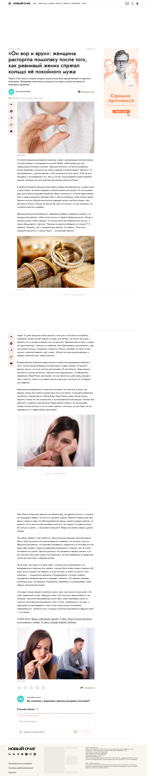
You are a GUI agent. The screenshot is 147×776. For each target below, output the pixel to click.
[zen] (22, 754)
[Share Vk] (11, 104)
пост (79, 163)
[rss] (9, 754)
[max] (35, 754)
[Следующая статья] (73, 739)
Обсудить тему (88, 91)
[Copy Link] (11, 124)
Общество (11, 49)
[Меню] (9, 3)
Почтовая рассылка (127, 3)
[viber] (30, 754)
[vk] (14, 754)
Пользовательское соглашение (20, 763)
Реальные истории (26, 98)
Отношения (15, 98)
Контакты (12, 772)
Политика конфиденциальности (20, 768)
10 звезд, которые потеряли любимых (58, 622)
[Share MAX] (11, 111)
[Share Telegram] (11, 118)
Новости (18, 49)
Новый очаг (22, 3)
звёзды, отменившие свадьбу (44, 618)
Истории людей (38, 98)
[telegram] (18, 754)
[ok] (26, 754)
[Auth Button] (137, 3)
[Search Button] (132, 3)
